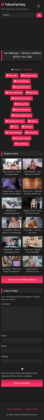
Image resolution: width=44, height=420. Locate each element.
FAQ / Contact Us (14, 409)
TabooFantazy (14, 4)
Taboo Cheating (15, 132)
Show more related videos (22, 279)
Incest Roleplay (23, 81)
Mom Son (33, 92)
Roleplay (28, 126)
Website (4, 356)
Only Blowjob (22, 144)
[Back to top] (36, 412)
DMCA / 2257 (31, 409)
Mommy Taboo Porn (23, 115)
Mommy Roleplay (22, 109)
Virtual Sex (32, 132)
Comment (5, 304)
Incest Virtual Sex (22, 87)
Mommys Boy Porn (16, 121)
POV (15, 126)
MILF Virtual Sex (15, 92)
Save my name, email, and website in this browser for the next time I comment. (19, 374)
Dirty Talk (12, 75)
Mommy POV (23, 104)
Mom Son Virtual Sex (23, 98)
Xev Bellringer (26, 70)
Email (4, 346)
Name (4, 336)
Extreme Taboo (30, 75)
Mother (34, 121)
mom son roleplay (22, 138)
